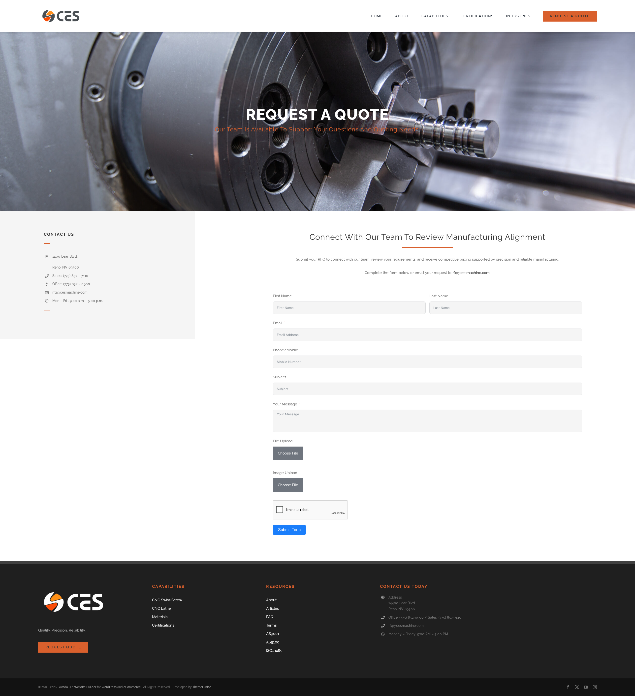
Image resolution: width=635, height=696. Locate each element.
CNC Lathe (161, 608)
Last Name (438, 296)
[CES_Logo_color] (61, 8)
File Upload (282, 441)
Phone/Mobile (285, 350)
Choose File (288, 453)
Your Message (285, 404)
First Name (282, 296)
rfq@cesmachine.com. (471, 273)
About (271, 600)
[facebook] (568, 687)
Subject (279, 377)
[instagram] (595, 687)
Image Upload (285, 473)
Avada (63, 687)
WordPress (109, 687)
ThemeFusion (201, 687)
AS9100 (272, 642)
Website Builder (85, 687)
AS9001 (272, 634)
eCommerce (132, 687)
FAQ (269, 617)
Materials (159, 617)
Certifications (163, 625)
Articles (272, 608)
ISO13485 (274, 650)
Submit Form (289, 530)
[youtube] (586, 687)
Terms (271, 625)
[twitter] (577, 687)
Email (277, 323)
